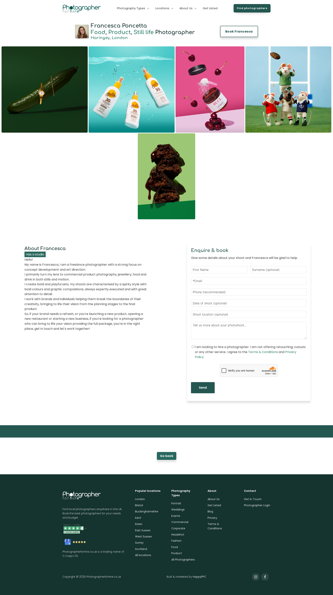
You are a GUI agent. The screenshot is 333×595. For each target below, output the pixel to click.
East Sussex (143, 530)
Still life (144, 32)
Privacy (212, 518)
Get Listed (214, 505)
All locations (143, 555)
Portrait (176, 503)
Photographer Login (257, 505)
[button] (133, 8)
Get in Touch (253, 499)
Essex (138, 524)
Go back (166, 456)
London (120, 38)
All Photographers (183, 560)
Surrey (139, 543)
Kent (138, 518)
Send (203, 387)
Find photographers (252, 8)
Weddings (178, 509)
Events (175, 516)
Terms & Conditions (263, 352)
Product (119, 32)
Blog (210, 511)
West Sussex (143, 536)
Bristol (139, 505)
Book (239, 31)
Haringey (100, 38)
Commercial (179, 522)
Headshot (177, 534)
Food (98, 32)
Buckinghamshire (146, 511)
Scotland (141, 549)
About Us (213, 499)
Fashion (176, 541)
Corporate (178, 528)
